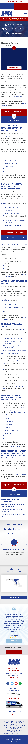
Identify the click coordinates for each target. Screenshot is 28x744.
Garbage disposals (10, 421)
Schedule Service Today (15, 111)
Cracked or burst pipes (11, 163)
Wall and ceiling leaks (11, 160)
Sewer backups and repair (12, 225)
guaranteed (18, 97)
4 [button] (15, 561)
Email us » (14, 678)
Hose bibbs (8, 424)
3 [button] (14, 561)
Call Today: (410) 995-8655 (15, 237)
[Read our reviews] (14, 20)
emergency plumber (9, 136)
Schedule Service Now (15, 232)
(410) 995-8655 (21, 7)
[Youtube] (16, 683)
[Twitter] (12, 683)
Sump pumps (8, 433)
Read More (14, 641)
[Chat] (20, 683)
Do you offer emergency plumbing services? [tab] (12, 510)
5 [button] (17, 561)
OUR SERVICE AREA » (14, 698)
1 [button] (11, 561)
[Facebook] (7, 683)
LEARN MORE (14, 652)
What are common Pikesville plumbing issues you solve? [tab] (13, 505)
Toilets (6, 436)
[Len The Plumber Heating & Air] (6, 13)
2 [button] (12, 561)
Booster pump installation (13, 338)
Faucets (6, 418)
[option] (14, 548)
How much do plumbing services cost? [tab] (13, 514)
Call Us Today (15, 121)
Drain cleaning (9, 210)
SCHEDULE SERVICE (14, 67)
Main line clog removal (11, 213)
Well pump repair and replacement (11, 347)
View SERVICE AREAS (14, 597)
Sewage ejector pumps (11, 430)
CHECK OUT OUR (14, 18)
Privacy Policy (14, 741)
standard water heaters (8, 298)
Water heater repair (10, 304)
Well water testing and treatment (15, 351)
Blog (13, 714)
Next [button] (25, 544)
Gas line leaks (8, 166)
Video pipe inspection (11, 207)
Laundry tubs (8, 427)
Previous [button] (3, 544)
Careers (13, 717)
